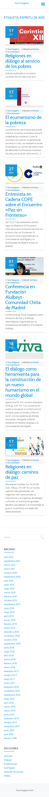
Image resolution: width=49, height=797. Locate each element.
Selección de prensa (13, 771)
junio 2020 (9, 584)
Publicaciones (10, 763)
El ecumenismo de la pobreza (23, 119)
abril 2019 (9, 616)
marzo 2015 (9, 710)
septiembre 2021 (12, 561)
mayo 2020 (9, 588)
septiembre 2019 (12, 604)
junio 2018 (9, 647)
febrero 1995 (10, 738)
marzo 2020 (9, 592)
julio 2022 (8, 557)
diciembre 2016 (11, 687)
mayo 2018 (9, 651)
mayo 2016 (9, 698)
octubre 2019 (10, 600)
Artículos (35, 49)
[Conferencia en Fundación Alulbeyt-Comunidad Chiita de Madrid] (24, 266)
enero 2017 (9, 683)
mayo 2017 (9, 679)
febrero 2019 (10, 624)
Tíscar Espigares (22, 3)
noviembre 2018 (12, 635)
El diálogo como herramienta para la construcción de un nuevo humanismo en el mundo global (23, 382)
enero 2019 (9, 627)
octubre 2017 (10, 675)
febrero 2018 (10, 663)
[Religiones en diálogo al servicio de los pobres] (24, 35)
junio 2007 (9, 730)
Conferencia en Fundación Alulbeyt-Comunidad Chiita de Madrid (23, 297)
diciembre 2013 (11, 718)
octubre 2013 (10, 722)
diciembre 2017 (11, 671)
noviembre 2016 (12, 690)
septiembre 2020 (12, 576)
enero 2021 (9, 568)
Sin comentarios (13, 52)
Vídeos (34, 280)
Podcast (35, 187)
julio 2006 (8, 734)
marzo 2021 (9, 564)
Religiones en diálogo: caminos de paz (21, 472)
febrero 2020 (10, 596)
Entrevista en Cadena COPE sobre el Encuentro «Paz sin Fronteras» (23, 204)
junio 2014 (9, 714)
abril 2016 (9, 702)
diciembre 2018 (11, 631)
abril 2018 (9, 655)
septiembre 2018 (12, 643)
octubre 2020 (10, 572)
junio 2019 (9, 608)
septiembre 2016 (12, 694)
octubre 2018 (10, 639)
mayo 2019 (9, 612)
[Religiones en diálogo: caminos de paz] (24, 446)
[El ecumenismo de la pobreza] (24, 96)
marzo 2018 (9, 659)
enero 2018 (9, 667)
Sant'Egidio (9, 767)
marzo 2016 (9, 706)
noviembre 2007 (12, 726)
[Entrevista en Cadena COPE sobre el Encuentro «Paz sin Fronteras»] (24, 173)
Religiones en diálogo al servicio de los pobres (22, 61)
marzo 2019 (9, 620)
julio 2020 (8, 580)
